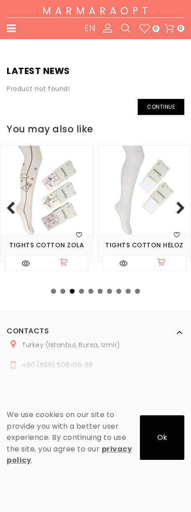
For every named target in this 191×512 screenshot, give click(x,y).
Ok (162, 437)
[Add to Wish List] (79, 234)
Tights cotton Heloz (144, 245)
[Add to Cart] (67, 262)
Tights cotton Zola (46, 245)
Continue (161, 107)
